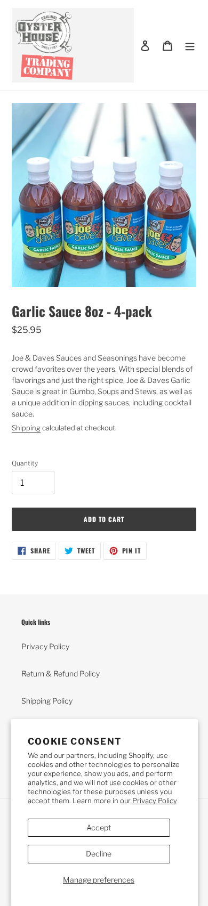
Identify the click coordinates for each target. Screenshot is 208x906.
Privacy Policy (154, 800)
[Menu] (190, 45)
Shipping (26, 427)
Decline (98, 853)
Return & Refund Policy (60, 673)
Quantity (25, 463)
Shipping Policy (47, 700)
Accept (98, 827)
